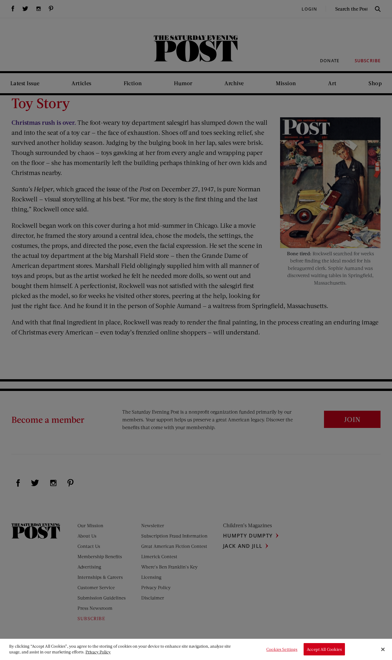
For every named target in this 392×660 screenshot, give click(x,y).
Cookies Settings (281, 649)
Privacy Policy (98, 651)
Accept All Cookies (324, 649)
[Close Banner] (383, 649)
